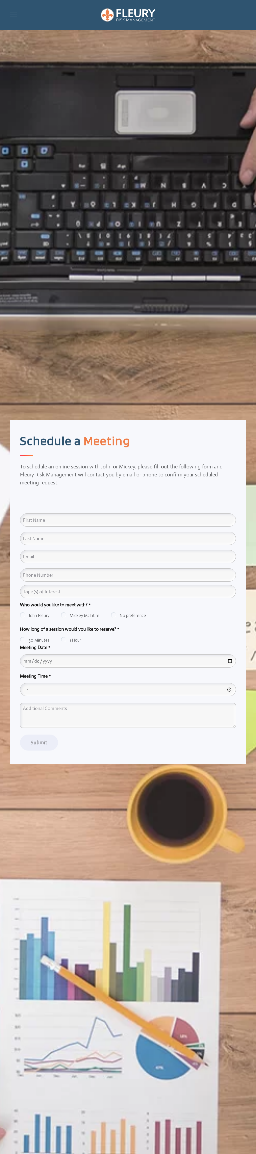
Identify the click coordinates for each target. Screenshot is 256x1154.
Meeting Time (35, 676)
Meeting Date (35, 647)
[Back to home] (128, 15)
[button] (13, 15)
